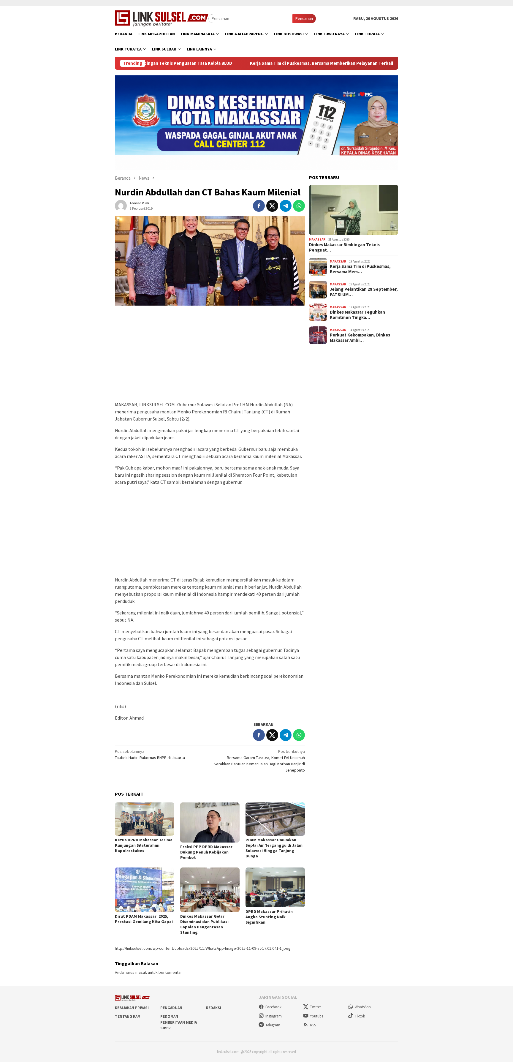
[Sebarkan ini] (259, 206)
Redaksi (213, 1007)
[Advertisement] (210, 356)
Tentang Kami (128, 1016)
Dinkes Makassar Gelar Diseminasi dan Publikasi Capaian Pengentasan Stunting (204, 924)
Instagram (273, 1016)
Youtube (316, 1016)
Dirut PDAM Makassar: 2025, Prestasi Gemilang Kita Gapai (144, 919)
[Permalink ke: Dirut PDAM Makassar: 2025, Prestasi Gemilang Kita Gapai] (144, 889)
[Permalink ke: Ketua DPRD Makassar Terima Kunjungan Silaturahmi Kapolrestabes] (144, 819)
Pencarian (304, 18)
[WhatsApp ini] (299, 206)
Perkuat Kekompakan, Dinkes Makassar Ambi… (360, 337)
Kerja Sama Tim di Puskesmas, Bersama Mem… (360, 269)
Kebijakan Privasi (132, 1007)
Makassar (317, 239)
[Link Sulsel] (161, 17)
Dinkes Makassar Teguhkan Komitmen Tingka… (357, 314)
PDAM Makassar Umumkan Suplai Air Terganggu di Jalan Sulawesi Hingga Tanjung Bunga (274, 848)
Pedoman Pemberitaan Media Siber (178, 1022)
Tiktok (360, 1016)
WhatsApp (363, 1006)
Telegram (272, 1025)
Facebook (273, 1006)
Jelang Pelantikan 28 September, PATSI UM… (364, 292)
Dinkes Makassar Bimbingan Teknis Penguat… (344, 247)
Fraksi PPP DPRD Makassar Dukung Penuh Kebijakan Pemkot (206, 852)
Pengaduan (171, 1007)
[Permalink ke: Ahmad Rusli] (121, 205)
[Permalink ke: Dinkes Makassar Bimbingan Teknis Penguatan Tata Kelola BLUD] (353, 210)
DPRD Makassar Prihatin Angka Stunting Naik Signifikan (269, 917)
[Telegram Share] (286, 206)
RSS (313, 1025)
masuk (141, 972)
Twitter (315, 1006)
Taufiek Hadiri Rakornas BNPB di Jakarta (150, 754)
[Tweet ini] (272, 206)
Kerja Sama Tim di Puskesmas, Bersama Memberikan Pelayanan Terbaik (285, 63)
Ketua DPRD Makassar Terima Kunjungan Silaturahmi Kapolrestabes (143, 845)
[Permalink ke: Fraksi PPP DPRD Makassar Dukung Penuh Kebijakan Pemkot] (210, 822)
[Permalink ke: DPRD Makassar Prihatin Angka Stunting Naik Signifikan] (275, 887)
